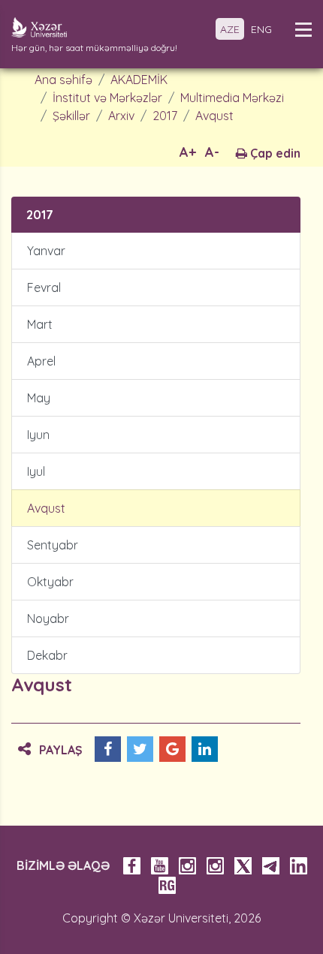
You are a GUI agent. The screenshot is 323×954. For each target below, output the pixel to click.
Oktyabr (50, 581)
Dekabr (47, 655)
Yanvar (46, 250)
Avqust (214, 115)
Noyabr (48, 618)
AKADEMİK (139, 79)
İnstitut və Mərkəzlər (107, 97)
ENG (261, 29)
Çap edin (273, 153)
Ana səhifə (63, 79)
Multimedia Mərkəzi (232, 97)
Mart (40, 324)
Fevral (44, 287)
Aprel (41, 361)
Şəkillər (71, 115)
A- (212, 152)
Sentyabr (52, 544)
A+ (188, 152)
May (38, 397)
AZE (230, 29)
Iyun (38, 434)
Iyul (36, 471)
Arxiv (121, 115)
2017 (164, 115)
